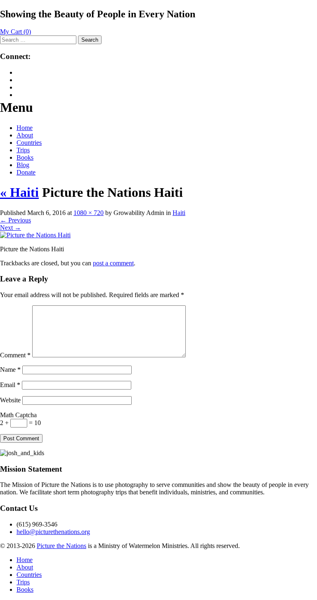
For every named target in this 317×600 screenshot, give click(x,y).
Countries (29, 142)
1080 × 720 (88, 212)
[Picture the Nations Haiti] (35, 235)
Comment (15, 355)
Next (10, 227)
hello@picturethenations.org (53, 531)
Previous (15, 220)
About (25, 135)
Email (10, 384)
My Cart (15, 31)
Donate (26, 172)
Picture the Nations (61, 545)
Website (10, 400)
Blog (23, 164)
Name (10, 369)
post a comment (113, 263)
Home (25, 127)
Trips (23, 150)
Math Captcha (18, 414)
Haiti (179, 212)
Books (25, 157)
